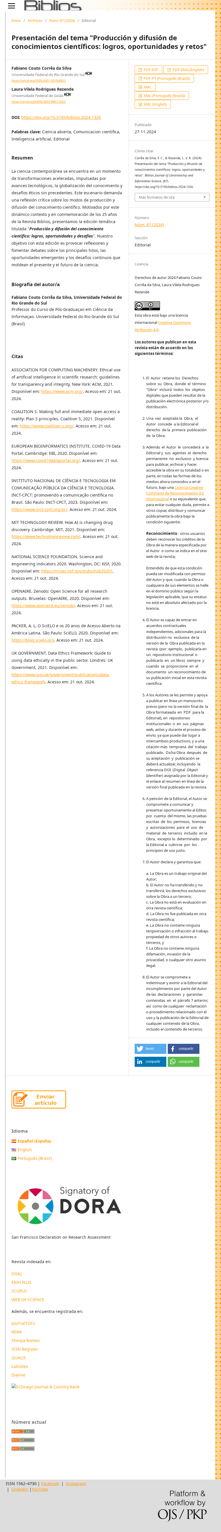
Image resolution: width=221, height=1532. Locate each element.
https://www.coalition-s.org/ (46, 426)
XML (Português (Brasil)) (164, 95)
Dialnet (18, 1375)
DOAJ (17, 1273)
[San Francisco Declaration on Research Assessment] (69, 1203)
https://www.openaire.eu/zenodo (43, 605)
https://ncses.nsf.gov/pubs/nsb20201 (77, 571)
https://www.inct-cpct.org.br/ (39, 509)
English (25, 1149)
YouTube (40, 1489)
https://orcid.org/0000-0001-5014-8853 (39, 81)
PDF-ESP (150, 69)
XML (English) (155, 104)
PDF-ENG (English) (188, 69)
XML (147, 87)
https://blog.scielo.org (33, 640)
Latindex (20, 1366)
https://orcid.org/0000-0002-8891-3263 (39, 102)
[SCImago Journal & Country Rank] (45, 1387)
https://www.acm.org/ (62, 391)
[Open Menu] (11, 6)
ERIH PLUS (21, 1282)
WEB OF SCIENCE (28, 1299)
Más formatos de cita (157, 197)
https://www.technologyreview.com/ (46, 536)
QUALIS (19, 1357)
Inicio (16, 20)
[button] (150, 1049)
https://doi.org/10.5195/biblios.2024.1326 (61, 117)
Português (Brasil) (35, 1158)
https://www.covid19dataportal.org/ (46, 460)
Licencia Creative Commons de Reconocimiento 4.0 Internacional (175, 493)
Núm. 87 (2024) (62, 20)
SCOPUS (19, 1291)
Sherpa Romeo (26, 1340)
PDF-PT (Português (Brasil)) (166, 78)
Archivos (35, 20)
